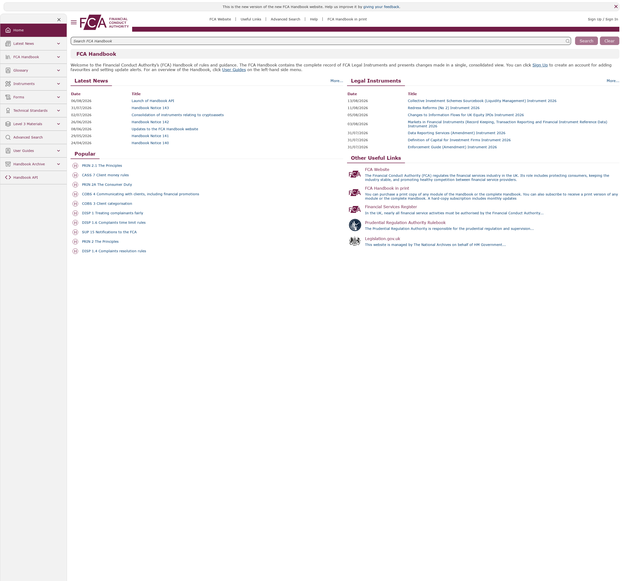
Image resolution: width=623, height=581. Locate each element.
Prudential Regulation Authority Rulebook (405, 222)
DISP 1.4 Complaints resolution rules (114, 251)
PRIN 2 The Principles (100, 242)
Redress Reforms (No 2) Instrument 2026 (444, 108)
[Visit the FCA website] (355, 174)
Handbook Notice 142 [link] (150, 122)
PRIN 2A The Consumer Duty (107, 185)
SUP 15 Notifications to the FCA (109, 232)
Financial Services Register (391, 206)
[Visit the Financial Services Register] (355, 209)
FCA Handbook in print (387, 188)
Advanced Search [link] (285, 19)
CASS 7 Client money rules (105, 175)
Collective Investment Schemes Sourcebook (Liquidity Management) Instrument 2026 (482, 101)
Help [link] (314, 19)
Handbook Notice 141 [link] (150, 136)
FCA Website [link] (220, 19)
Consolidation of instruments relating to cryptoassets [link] (178, 115)
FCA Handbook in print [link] (347, 19)
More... (336, 80)
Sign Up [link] (540, 65)
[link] (104, 22)
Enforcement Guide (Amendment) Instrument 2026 (452, 147)
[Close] (616, 7)
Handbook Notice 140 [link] (150, 143)
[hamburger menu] (74, 22)
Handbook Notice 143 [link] (150, 108)
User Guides (234, 69)
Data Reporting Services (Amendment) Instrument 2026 (456, 133)
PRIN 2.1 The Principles (102, 166)
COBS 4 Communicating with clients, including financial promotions (140, 194)
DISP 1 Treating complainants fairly (112, 213)
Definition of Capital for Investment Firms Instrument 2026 (459, 140)
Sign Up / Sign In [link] (603, 19)
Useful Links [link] (251, 19)
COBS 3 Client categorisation (107, 204)
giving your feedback (381, 7)
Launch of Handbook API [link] (153, 101)
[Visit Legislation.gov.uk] (355, 241)
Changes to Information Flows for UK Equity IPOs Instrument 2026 (466, 115)
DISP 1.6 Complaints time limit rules (114, 223)
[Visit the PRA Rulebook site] (355, 225)
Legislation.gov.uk (382, 238)
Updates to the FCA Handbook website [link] (165, 129)
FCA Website (377, 169)
